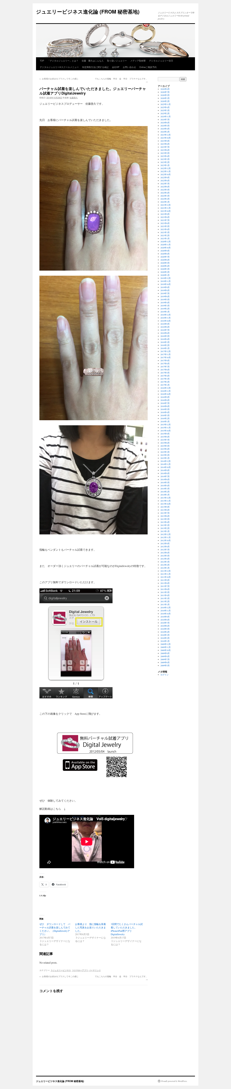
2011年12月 (165, 570)
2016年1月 (165, 421)
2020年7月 (165, 256)
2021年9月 (165, 214)
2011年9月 (165, 580)
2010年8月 (165, 619)
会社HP (115, 67)
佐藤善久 (74, 97)
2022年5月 (165, 189)
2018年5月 (165, 336)
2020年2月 (165, 272)
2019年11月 (165, 281)
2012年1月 (165, 567)
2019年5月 (165, 299)
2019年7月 (165, 293)
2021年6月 (165, 223)
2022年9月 (165, 177)
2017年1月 (165, 384)
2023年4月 (165, 156)
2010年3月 (165, 635)
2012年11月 (165, 537)
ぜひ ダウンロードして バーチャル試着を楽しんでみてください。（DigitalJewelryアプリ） (54, 929)
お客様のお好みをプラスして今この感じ (58, 78)
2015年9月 (165, 433)
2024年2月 (165, 131)
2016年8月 (165, 400)
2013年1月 (165, 531)
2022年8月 (165, 180)
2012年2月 (165, 564)
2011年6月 (165, 589)
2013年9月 (165, 506)
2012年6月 (165, 552)
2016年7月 (165, 403)
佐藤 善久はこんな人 (93, 60)
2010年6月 (165, 625)
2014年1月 (165, 494)
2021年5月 (165, 226)
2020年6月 (165, 259)
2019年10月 (165, 284)
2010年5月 (165, 628)
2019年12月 (165, 278)
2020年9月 (165, 250)
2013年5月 (165, 519)
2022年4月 (165, 192)
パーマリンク (95, 970)
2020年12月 (165, 241)
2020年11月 (165, 244)
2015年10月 (165, 430)
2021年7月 (165, 220)
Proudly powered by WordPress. (174, 1081)
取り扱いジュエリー (117, 60)
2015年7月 (165, 439)
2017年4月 (165, 375)
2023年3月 (165, 159)
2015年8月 (165, 436)
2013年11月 (165, 500)
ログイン (164, 674)
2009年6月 (165, 662)
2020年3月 (165, 269)
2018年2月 (165, 345)
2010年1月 (165, 641)
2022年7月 (165, 183)
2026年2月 (165, 101)
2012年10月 (165, 540)
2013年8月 (165, 509)
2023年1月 (165, 165)
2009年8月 (165, 656)
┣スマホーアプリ (80, 970)
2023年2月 (165, 162)
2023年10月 (165, 137)
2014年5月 (165, 482)
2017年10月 (165, 357)
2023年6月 (165, 150)
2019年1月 (165, 311)
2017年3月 (165, 378)
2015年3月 (165, 452)
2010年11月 (165, 610)
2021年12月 (165, 204)
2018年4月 (165, 339)
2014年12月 (165, 461)
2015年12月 (165, 424)
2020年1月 (165, 275)
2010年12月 (165, 607)
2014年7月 (165, 476)
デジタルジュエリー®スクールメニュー (59, 67)
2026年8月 (165, 89)
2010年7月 (165, 622)
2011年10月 (165, 577)
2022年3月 (165, 195)
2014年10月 (165, 467)
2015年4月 (165, 448)
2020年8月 (165, 253)
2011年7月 (165, 586)
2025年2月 (165, 113)
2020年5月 (165, 262)
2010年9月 (165, 616)
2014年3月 (165, 488)
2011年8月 (165, 583)
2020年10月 (165, 247)
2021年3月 (165, 232)
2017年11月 (165, 354)
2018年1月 (165, 348)
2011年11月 (165, 574)
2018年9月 (165, 323)
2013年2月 (165, 528)
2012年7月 (165, 549)
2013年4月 (165, 522)
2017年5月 (165, 372)
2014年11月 (165, 464)
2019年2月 (165, 308)
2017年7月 (165, 366)
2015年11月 (165, 427)
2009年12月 (165, 644)
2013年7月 (165, 513)
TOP (42, 60)
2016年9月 (165, 397)
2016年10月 (165, 394)
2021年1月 (165, 238)
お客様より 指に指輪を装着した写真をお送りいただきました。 (90, 927)
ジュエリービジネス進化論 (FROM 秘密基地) (88, 11)
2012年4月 (165, 558)
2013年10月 (165, 503)
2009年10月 (165, 650)
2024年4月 (165, 128)
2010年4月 (165, 631)
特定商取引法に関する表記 (95, 67)
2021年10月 (165, 211)
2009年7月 (165, 659)
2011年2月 (165, 601)
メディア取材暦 (138, 60)
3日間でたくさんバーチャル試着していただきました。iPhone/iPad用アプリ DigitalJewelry (127, 929)
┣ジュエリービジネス (61, 970)
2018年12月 (165, 314)
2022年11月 (165, 171)
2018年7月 (165, 330)
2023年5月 (165, 153)
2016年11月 (165, 391)
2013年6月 (165, 516)
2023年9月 (165, 140)
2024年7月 (165, 119)
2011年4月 (165, 595)
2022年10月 (165, 174)
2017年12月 (165, 351)
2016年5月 (165, 409)
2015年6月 (165, 442)
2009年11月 (165, 647)
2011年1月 (165, 604)
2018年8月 (165, 326)
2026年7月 (165, 92)
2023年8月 (165, 144)
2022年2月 (165, 198)
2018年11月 (165, 317)
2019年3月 (165, 305)
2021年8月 (165, 217)
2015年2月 (165, 455)
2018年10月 (165, 320)
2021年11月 (165, 208)
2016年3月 (165, 415)
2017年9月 (165, 360)
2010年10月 (165, 613)
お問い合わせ (129, 67)
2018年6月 (165, 333)
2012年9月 (165, 543)
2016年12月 (165, 387)
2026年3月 (165, 98)
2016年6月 (165, 406)
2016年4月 (165, 412)
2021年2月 (165, 235)
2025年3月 (165, 110)
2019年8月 (165, 290)
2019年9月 (165, 287)
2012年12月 (165, 534)
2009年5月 (165, 665)
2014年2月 (165, 491)
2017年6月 (165, 369)
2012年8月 (165, 546)
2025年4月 (165, 107)
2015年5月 (165, 445)
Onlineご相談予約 (148, 67)
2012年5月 (165, 555)
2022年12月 (165, 168)
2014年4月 (165, 485)
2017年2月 (165, 381)
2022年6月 (165, 186)
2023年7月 (165, 147)
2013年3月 (165, 525)
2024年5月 (165, 125)
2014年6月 (165, 479)
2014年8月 (165, 473)
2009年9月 (165, 653)
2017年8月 (165, 363)
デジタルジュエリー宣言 (161, 60)
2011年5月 (165, 592)
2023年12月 (165, 134)
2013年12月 (165, 497)
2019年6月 (165, 296)
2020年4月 (165, 265)
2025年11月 (165, 104)
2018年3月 (165, 342)
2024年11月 (165, 116)
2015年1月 (165, 458)
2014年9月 (165, 470)
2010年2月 (165, 638)
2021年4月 (165, 229)
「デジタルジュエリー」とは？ (63, 60)
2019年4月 (165, 302)
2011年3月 (165, 598)
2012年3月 (165, 561)
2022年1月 (165, 201)
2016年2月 (165, 418)
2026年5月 (165, 95)
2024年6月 (165, 122)
